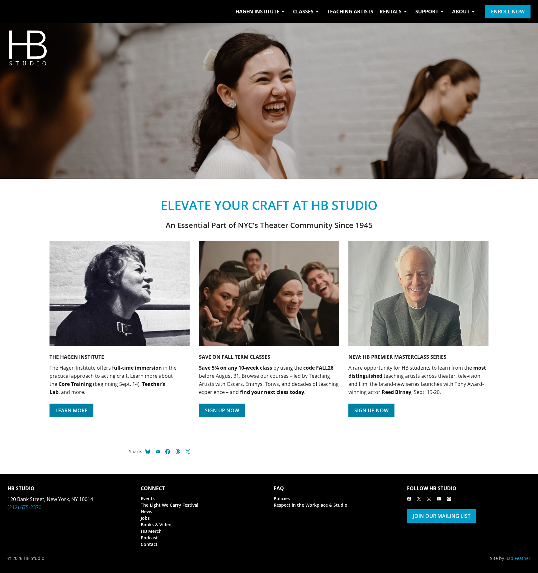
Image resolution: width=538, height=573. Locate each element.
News (146, 511)
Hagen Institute (257, 11)
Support (426, 11)
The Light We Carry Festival (169, 505)
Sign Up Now (222, 410)
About (461, 11)
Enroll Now (508, 11)
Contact (149, 544)
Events (148, 498)
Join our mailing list (441, 516)
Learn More (71, 410)
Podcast (149, 538)
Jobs (145, 518)
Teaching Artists (350, 11)
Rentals (391, 11)
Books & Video (156, 525)
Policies (282, 498)
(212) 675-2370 (24, 507)
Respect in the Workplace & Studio (310, 505)
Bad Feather (518, 558)
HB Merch (151, 531)
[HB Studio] (13, 11)
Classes (303, 11)
